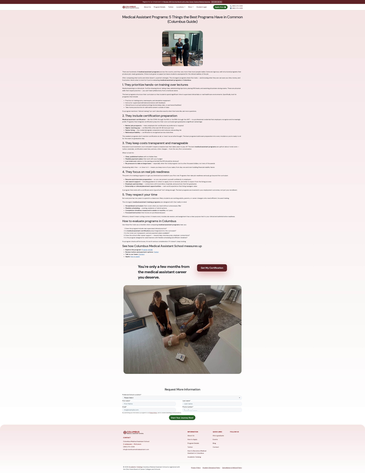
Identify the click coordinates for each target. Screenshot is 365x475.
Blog (214, 443)
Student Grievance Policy (211, 468)
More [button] (190, 7)
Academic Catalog (194, 457)
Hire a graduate (218, 436)
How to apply (135, 257)
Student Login (201, 7)
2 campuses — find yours (132, 444)
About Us (147, 7)
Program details (147, 250)
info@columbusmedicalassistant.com (136, 449)
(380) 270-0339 (237, 6)
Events (215, 439)
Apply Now (219, 7)
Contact (141, 254)
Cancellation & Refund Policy (232, 468)
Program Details (159, 7)
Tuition (170, 7)
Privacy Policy (153, 412)
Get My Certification (212, 267)
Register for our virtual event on (176, 2)
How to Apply (192, 439)
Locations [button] (180, 7)
